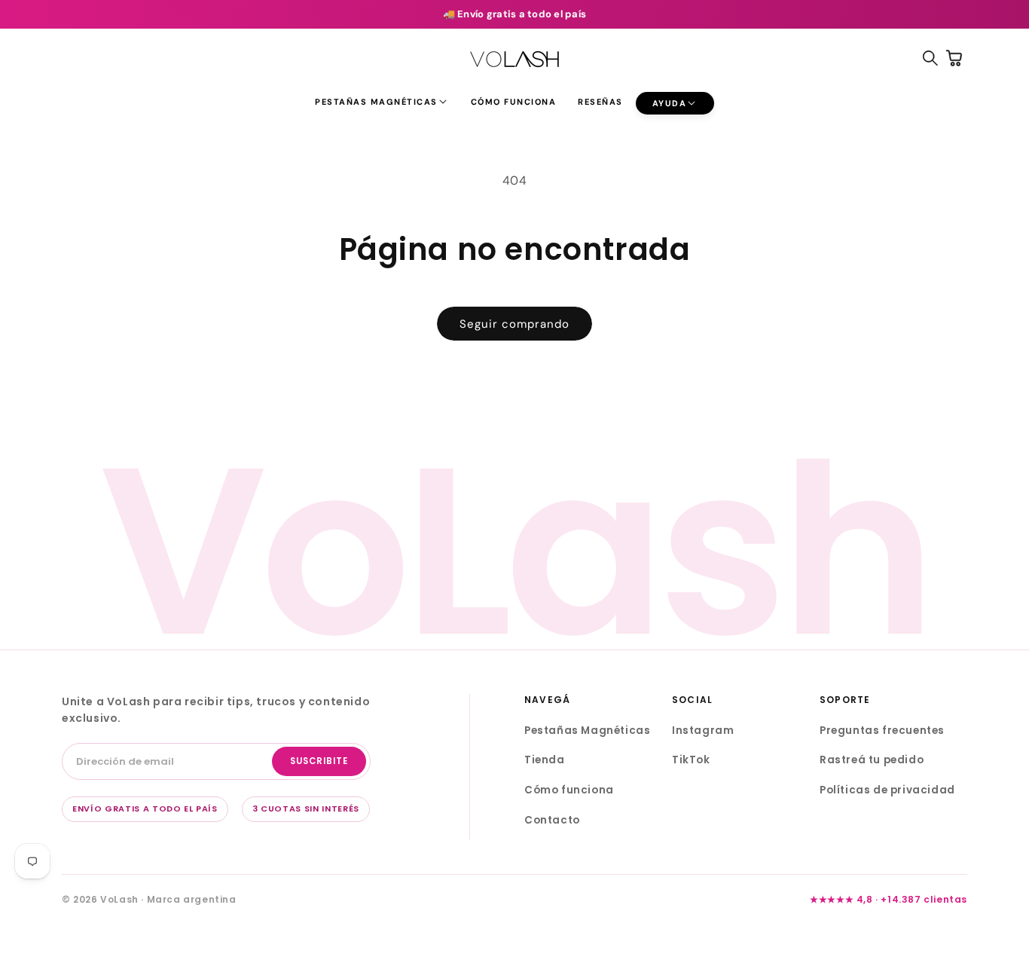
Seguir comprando (514, 324)
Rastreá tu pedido (872, 760)
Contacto (552, 820)
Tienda (544, 760)
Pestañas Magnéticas (587, 730)
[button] (382, 102)
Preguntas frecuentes (882, 730)
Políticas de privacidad (887, 790)
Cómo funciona (569, 790)
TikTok (691, 760)
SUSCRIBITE (319, 761)
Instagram (703, 730)
